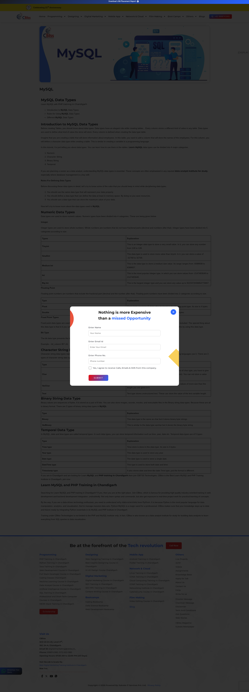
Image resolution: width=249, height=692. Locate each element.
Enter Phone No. (97, 355)
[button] (173, 312)
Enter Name (94, 327)
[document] (124, 346)
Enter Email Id (95, 341)
